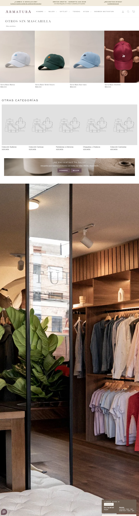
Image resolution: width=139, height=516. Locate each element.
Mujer (52, 11)
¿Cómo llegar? (109, 504)
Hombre (40, 11)
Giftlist (64, 11)
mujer (76, 170)
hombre (64, 170)
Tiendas (76, 11)
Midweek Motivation (104, 11)
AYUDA (86, 11)
